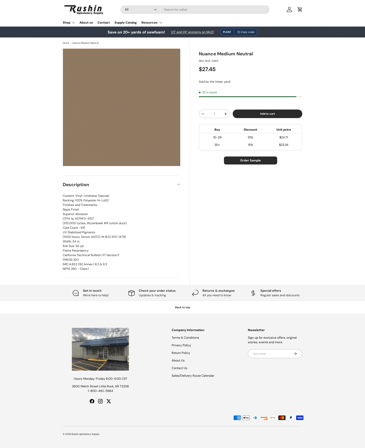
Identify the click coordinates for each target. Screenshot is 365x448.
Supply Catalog (125, 23)
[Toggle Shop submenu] (73, 22)
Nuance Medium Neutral (86, 42)
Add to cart (267, 114)
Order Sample (250, 160)
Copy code (247, 32)
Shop (66, 23)
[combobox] (195, 9)
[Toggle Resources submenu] (160, 22)
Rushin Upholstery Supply (85, 434)
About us (86, 23)
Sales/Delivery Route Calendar (193, 376)
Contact (104, 23)
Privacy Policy (181, 345)
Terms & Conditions (185, 338)
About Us (178, 360)
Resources (149, 23)
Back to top (182, 307)
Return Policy (181, 353)
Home (66, 42)
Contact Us (179, 368)
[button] (300, 9)
